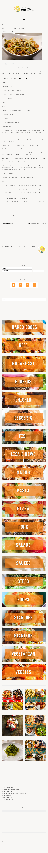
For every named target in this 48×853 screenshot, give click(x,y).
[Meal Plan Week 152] (35, 709)
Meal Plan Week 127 (8, 783)
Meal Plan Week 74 (8, 795)
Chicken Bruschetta (8, 797)
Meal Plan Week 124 (8, 799)
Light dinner (11, 216)
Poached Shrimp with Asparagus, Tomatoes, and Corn (16, 793)
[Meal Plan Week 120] (35, 761)
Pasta (14, 215)
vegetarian (15, 216)
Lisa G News (9, 215)
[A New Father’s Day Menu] (35, 735)
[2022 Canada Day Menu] (12, 709)
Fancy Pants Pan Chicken (22, 78)
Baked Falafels (7, 785)
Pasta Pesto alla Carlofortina (10, 781)
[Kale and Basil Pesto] (12, 761)
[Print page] (11, 65)
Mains (12, 215)
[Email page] (5, 65)
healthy (8, 216)
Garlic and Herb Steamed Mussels (11, 789)
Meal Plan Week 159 (8, 787)
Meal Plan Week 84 (8, 774)
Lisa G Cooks (24, 9)
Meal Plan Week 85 (8, 791)
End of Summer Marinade (9, 776)
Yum (3, 841)
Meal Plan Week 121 (8, 778)
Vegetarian (17, 215)
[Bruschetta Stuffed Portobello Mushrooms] (12, 735)
